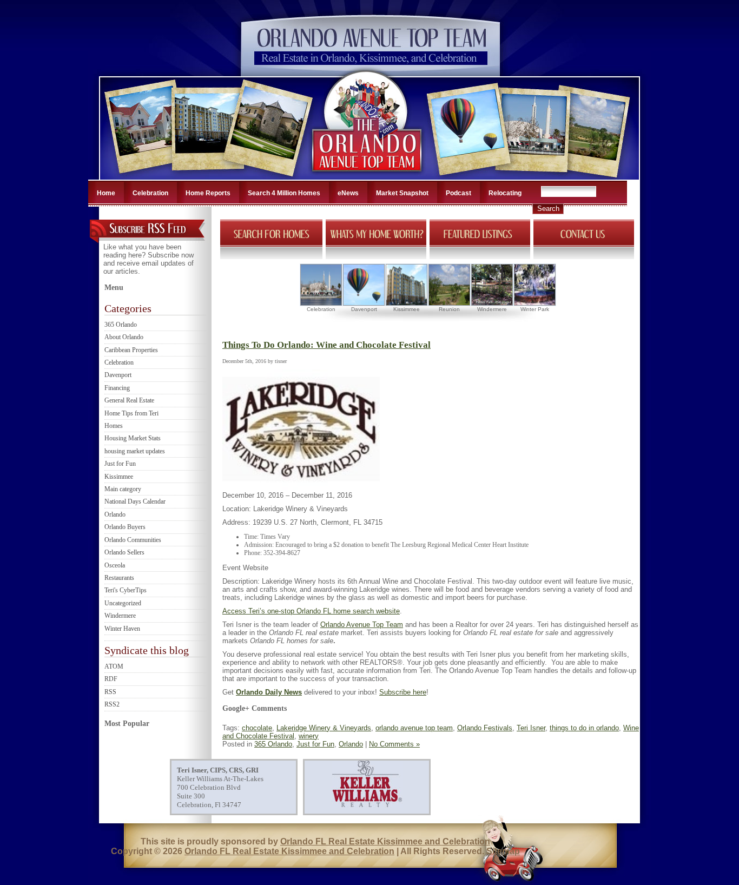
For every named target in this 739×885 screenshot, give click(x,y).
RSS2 (112, 704)
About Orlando (123, 337)
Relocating (505, 193)
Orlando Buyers (125, 527)
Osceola (114, 565)
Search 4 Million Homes (284, 193)
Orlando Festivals (484, 728)
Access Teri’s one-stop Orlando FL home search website (311, 611)
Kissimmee (118, 476)
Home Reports (208, 193)
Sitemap (503, 851)
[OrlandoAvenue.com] (368, 176)
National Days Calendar (135, 501)
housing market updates (134, 451)
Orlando (115, 514)
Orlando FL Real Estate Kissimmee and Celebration (385, 841)
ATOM (113, 666)
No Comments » (394, 744)
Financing (117, 388)
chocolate (257, 728)
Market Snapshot (402, 193)
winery (309, 736)
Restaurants (119, 578)
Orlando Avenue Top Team (361, 624)
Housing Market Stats (132, 438)
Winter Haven (122, 628)
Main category (122, 489)
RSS (110, 692)
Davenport (117, 375)
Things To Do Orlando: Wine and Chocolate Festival (326, 345)
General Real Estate (129, 400)
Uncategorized (122, 603)
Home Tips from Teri (131, 413)
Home (106, 193)
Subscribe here (402, 692)
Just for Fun (120, 463)
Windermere (120, 615)
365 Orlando (120, 324)
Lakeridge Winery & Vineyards (323, 728)
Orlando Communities (132, 540)
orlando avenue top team (414, 728)
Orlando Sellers (124, 552)
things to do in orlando (584, 728)
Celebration (150, 193)
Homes (113, 426)
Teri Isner (531, 728)
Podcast (458, 193)
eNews (348, 193)
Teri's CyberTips (125, 590)
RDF (110, 679)
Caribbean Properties (131, 350)
